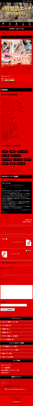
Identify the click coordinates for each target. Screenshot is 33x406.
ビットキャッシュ (17, 159)
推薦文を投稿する (27, 221)
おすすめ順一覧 (6, 325)
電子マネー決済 (21, 163)
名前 (16, 302)
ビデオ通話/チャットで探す (9, 346)
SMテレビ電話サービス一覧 (10, 322)
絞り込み (8, 183)
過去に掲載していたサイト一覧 (10, 370)
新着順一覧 (6, 329)
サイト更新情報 (5, 367)
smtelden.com (16, 401)
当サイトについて (6, 365)
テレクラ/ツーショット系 (9, 78)
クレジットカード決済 (22, 151)
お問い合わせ (5, 372)
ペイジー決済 (27, 159)
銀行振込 (12, 163)
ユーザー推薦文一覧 (7, 339)
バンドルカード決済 (7, 159)
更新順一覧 (7, 332)
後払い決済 (5, 163)
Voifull (3, 183)
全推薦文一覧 (28, 219)
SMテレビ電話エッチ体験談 (10, 336)
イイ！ (5, 212)
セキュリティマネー (16, 155)
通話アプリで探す (7, 353)
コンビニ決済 (5, 155)
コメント (2, 283)
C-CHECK (5, 151)
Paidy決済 (12, 151)
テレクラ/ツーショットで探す (10, 350)
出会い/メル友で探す (8, 357)
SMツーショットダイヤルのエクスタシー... (15, 389)
